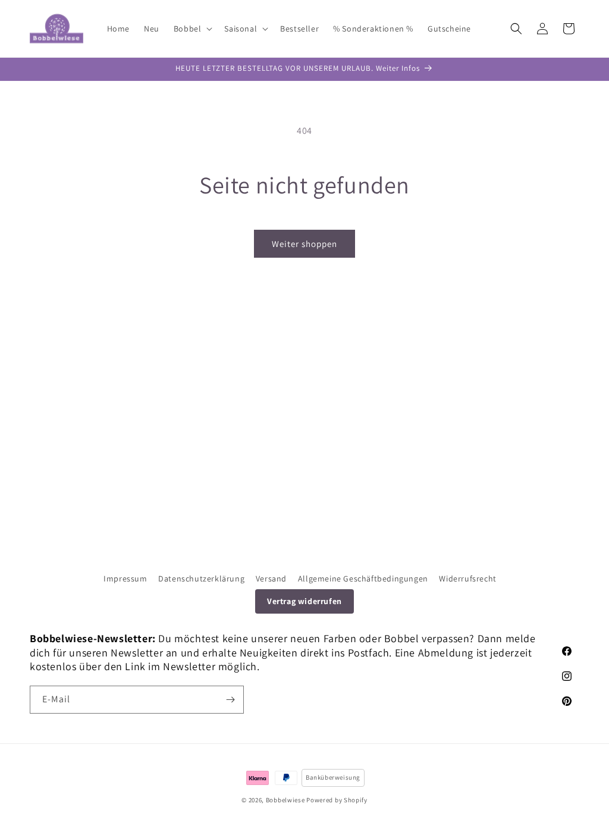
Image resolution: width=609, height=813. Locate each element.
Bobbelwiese (285, 800)
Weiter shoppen (304, 243)
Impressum (125, 578)
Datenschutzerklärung (201, 578)
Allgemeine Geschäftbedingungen (363, 578)
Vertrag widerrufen (304, 601)
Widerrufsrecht (467, 578)
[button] (192, 28)
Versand (271, 578)
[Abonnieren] (230, 700)
